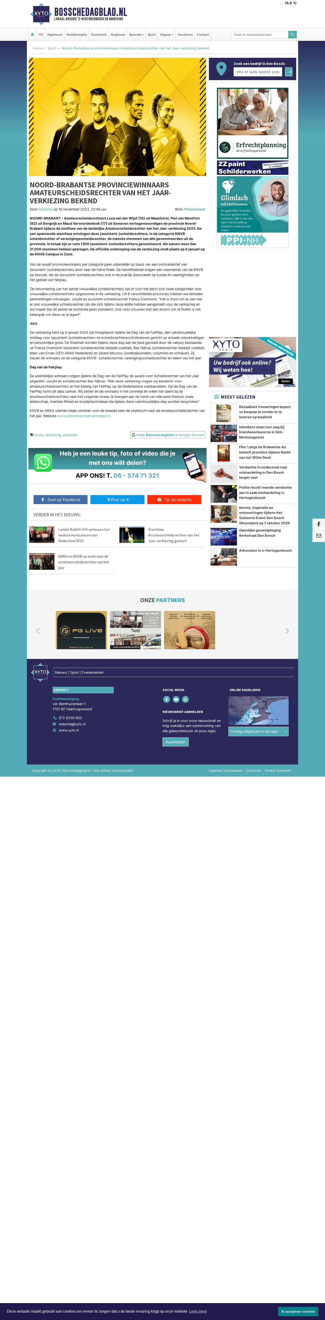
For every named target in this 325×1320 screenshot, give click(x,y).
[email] (319, 536)
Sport (152, 34)
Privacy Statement (278, 770)
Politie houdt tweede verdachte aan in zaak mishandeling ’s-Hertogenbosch (265, 492)
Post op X (120, 499)
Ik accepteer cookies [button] (298, 1311)
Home (37, 48)
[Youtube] (176, 699)
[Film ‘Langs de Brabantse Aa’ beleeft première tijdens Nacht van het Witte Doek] (223, 453)
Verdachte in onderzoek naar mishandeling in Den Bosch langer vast (263, 472)
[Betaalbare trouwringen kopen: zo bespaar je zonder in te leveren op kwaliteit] (223, 413)
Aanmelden (176, 742)
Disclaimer (253, 770)
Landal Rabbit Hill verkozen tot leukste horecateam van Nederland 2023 (84, 535)
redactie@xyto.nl (72, 724)
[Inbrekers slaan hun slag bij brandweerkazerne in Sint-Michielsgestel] (223, 433)
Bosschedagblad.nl (90, 12)
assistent (70, 435)
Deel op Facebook (64, 499)
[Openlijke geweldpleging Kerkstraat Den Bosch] (223, 537)
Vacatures (185, 34)
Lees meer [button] (198, 1311)
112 (40, 34)
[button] (32, 631)
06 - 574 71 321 (136, 475)
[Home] (32, 35)
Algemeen (55, 34)
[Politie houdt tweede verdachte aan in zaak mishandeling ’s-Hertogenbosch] (223, 494)
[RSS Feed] (185, 699)
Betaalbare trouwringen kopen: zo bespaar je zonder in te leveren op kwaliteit (265, 412)
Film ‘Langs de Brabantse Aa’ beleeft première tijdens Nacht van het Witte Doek (265, 452)
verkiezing (53, 435)
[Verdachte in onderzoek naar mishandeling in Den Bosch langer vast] (223, 474)
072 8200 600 (70, 718)
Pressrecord (194, 209)
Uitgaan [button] (165, 34)
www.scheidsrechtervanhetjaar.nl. (84, 416)
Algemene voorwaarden (225, 770)
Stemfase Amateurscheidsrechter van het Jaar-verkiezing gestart (173, 535)
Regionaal (118, 34)
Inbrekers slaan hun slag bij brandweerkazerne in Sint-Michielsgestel (261, 432)
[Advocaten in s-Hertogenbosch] (223, 557)
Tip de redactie (178, 499)
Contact (203, 34)
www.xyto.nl (69, 730)
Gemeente (99, 34)
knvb (39, 435)
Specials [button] (135, 34)
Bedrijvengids (77, 34)
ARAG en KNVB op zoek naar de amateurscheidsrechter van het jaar (83, 562)
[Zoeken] (292, 34)
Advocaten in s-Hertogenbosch (265, 550)
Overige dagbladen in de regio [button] (254, 731)
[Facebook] (167, 699)
